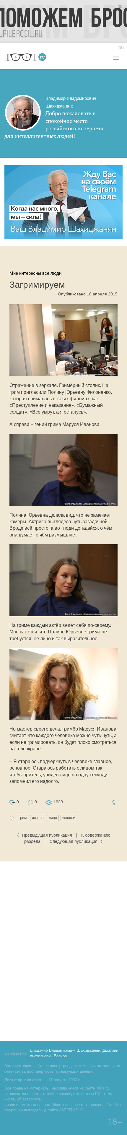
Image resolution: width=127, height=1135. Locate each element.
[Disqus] (63, 950)
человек (68, 817)
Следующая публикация (74, 842)
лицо (53, 817)
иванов (37, 817)
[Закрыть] (120, 7)
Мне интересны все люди (35, 273)
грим (23, 817)
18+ (121, 48)
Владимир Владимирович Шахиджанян (65, 1051)
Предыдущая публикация (47, 836)
